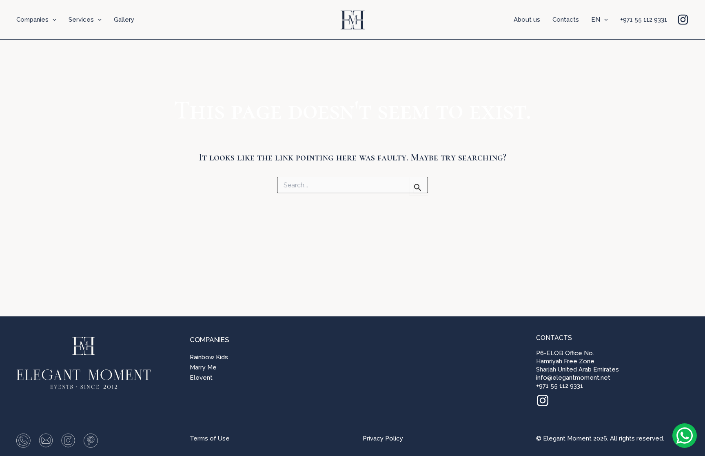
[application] (52, 19)
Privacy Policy (383, 438)
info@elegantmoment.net (573, 377)
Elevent (201, 377)
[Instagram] (683, 19)
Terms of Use (210, 438)
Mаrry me (203, 367)
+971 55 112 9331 (559, 385)
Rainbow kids (209, 357)
